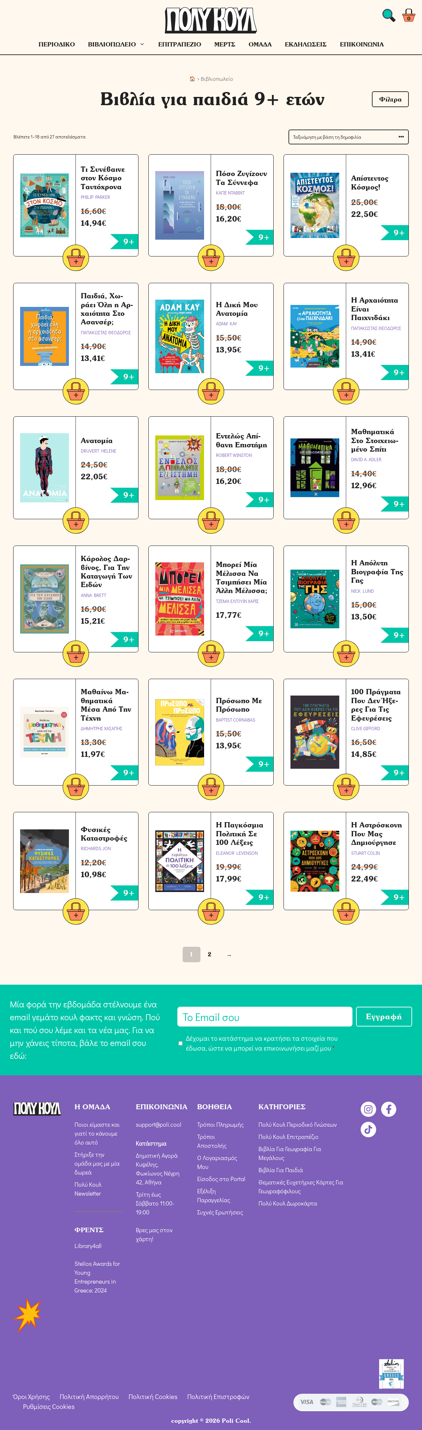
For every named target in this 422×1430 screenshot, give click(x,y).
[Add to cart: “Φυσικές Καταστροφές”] (76, 912)
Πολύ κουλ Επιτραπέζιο (288, 1137)
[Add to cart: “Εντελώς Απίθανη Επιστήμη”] (211, 521)
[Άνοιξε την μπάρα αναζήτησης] (389, 17)
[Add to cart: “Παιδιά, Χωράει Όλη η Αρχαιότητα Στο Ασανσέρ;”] (76, 392)
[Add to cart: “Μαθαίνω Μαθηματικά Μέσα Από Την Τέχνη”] (76, 788)
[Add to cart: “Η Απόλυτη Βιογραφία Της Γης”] (346, 655)
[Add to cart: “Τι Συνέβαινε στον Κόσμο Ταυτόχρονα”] (76, 259)
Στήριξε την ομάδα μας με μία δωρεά (97, 1163)
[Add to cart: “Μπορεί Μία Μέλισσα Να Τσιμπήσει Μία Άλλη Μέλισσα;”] (211, 655)
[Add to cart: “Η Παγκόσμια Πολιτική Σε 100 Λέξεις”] (211, 912)
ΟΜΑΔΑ (260, 44)
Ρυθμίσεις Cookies (49, 1406)
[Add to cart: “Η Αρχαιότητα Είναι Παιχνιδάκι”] (346, 392)
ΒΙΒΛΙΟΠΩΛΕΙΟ (112, 44)
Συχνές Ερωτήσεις (220, 1212)
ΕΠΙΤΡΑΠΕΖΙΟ (179, 44)
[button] (390, 99)
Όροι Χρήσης (31, 1396)
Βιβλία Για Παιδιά (280, 1170)
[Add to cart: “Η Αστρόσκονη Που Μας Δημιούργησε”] (346, 912)
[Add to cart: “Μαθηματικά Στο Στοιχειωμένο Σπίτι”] (346, 521)
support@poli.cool (158, 1124)
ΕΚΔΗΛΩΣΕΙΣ (306, 44)
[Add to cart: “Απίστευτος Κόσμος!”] (346, 259)
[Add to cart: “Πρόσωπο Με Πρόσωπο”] (211, 788)
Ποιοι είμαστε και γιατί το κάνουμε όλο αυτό (97, 1133)
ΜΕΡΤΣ (224, 44)
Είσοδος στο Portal (221, 1179)
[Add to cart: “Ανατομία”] (76, 521)
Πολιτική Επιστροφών (218, 1396)
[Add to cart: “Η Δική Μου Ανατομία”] (211, 392)
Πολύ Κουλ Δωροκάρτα (287, 1203)
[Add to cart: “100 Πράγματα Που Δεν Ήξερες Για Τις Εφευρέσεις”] (346, 788)
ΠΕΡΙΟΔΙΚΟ (57, 44)
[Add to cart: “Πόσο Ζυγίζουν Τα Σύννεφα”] (211, 259)
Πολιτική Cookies (153, 1396)
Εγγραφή (384, 1016)
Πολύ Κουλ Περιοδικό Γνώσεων (297, 1124)
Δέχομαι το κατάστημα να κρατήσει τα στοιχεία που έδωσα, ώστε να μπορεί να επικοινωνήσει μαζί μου (262, 1043)
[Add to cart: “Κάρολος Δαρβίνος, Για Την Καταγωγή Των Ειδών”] (76, 655)
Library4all (88, 1246)
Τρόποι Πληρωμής (220, 1124)
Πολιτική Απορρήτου (89, 1396)
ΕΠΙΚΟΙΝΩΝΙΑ (362, 44)
